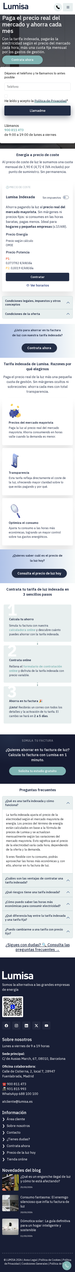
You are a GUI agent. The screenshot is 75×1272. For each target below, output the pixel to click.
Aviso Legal (30, 1260)
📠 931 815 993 (14, 1089)
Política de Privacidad (50, 101)
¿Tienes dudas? (18, 1139)
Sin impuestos (52, 197)
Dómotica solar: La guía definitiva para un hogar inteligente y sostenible (45, 1225)
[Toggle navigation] (68, 7)
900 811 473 (14, 130)
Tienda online (17, 1159)
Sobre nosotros (18, 1126)
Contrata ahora (22, 60)
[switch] (66, 197)
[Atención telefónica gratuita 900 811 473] (58, 7)
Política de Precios (60, 1263)
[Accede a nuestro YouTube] (46, 1025)
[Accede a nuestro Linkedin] (26, 1025)
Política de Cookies (50, 1260)
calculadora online (22, 630)
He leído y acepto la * (36, 101)
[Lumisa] (15, 5)
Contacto (13, 1132)
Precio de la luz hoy (21, 1152)
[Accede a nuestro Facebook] (6, 1025)
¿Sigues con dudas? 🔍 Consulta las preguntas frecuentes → (37, 947)
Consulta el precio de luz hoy (39, 573)
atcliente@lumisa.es (17, 1101)
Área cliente (16, 1119)
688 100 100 (28, 1094)
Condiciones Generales (35, 1263)
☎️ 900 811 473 (14, 1084)
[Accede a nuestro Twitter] (36, 1025)
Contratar (38, 277)
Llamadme (38, 111)
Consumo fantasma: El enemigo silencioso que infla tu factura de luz (44, 1201)
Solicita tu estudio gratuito (37, 771)
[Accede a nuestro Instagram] (16, 1025)
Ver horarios (39, 285)
